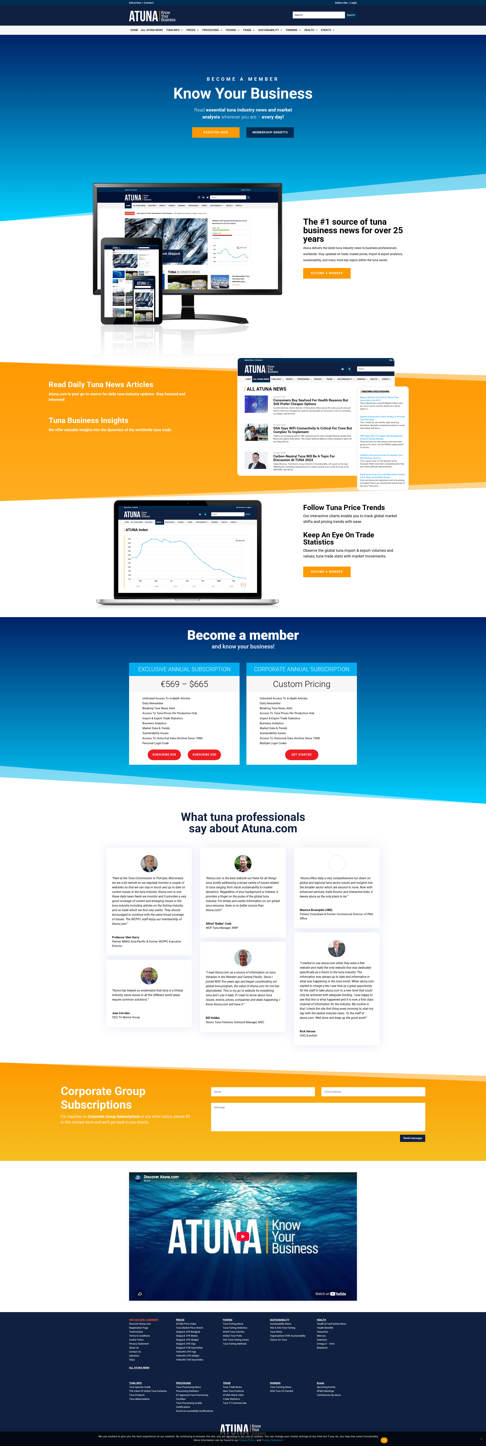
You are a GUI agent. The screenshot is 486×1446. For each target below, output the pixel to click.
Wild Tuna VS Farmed (281, 1391)
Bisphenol (322, 1347)
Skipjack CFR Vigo (186, 1343)
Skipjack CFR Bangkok (188, 1331)
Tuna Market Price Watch (189, 1327)
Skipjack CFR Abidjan (187, 1339)
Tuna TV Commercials (235, 1403)
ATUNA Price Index (186, 1323)
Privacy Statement (139, 1343)
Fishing (231, 30)
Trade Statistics (231, 1399)
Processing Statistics (187, 1391)
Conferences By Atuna (329, 1395)
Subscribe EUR (164, 754)
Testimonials (136, 1331)
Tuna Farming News (280, 1387)
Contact (149, 2)
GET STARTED (302, 754)
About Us (134, 1347)
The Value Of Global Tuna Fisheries (148, 1391)
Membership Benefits (270, 132)
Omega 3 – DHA (325, 1343)
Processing (210, 30)
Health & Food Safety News (331, 1323)
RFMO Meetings (325, 1391)
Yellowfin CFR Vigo (186, 1351)
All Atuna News (152, 30)
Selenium (322, 1339)
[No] (481, 1439)
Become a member (327, 273)
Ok (384, 1440)
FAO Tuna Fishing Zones (236, 1339)
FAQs (132, 1359)
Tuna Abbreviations (139, 1399)
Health (309, 30)
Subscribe (341, 2)
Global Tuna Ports (232, 1335)
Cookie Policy (136, 1339)
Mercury (321, 1335)
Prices (191, 30)
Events (326, 30)
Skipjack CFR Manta (187, 1335)
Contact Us (135, 1351)
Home (134, 30)
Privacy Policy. (247, 1440)
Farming (291, 30)
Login (353, 2)
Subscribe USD (204, 754)
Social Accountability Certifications (194, 1411)
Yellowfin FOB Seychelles (189, 1359)
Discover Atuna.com (140, 1323)
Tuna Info (173, 30)
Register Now (216, 132)
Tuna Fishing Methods (235, 1343)
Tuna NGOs (276, 1331)
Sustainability (268, 30)
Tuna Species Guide (140, 1387)
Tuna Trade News (232, 1387)
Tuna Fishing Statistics (235, 1327)
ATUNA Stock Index (233, 1395)
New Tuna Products (233, 1391)
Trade (247, 30)
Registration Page (138, 1327)
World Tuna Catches (234, 1331)
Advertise (135, 2)
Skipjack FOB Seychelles (189, 1347)
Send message (412, 1138)
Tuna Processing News (188, 1387)
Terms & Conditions (139, 1335)
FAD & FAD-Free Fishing (282, 1327)
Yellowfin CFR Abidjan (187, 1355)
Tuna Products (137, 1395)
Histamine (322, 1331)
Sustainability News (280, 1323)
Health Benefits (325, 1327)
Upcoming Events (326, 1387)
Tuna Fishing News (233, 1323)
